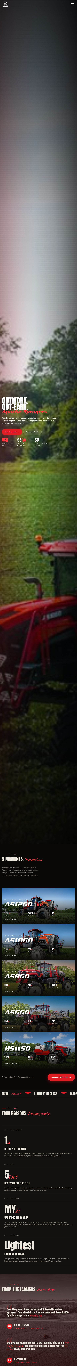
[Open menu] (72, 4)
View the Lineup (12, 432)
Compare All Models (61, 1077)
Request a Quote (32, 432)
